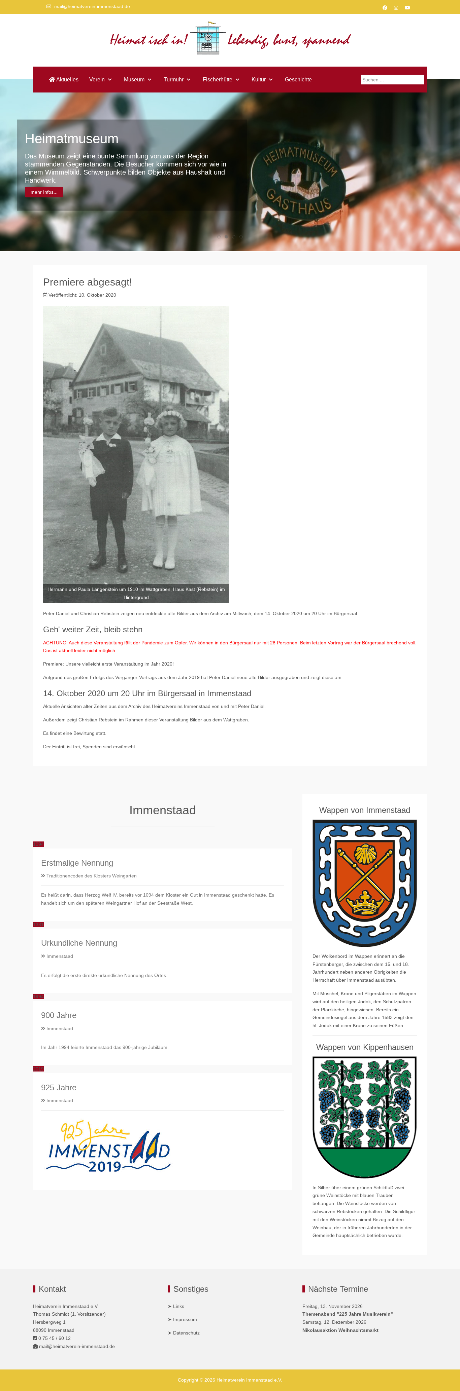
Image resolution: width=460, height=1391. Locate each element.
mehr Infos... (44, 192)
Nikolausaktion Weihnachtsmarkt (340, 1330)
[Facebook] (385, 7)
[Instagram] (396, 7)
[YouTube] (407, 7)
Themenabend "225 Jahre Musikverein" (347, 1314)
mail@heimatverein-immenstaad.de (92, 6)
